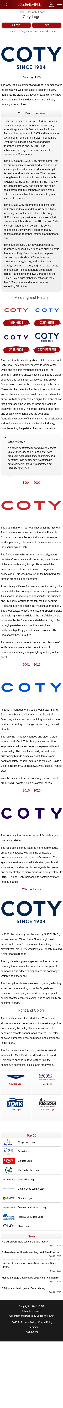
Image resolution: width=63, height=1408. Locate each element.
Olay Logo (23, 1226)
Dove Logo (23, 1151)
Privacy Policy (28, 1322)
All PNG (16, 25)
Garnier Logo (25, 1198)
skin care (51, 31)
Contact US (32, 1331)
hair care (39, 31)
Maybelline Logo (26, 1179)
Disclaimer (32, 1327)
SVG (47, 25)
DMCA (15, 1322)
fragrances (26, 31)
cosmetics (13, 31)
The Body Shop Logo (29, 1170)
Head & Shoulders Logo (30, 1216)
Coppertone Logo (27, 1142)
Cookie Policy (45, 1322)
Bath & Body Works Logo (31, 1188)
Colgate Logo (25, 1160)
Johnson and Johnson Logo (32, 1207)
